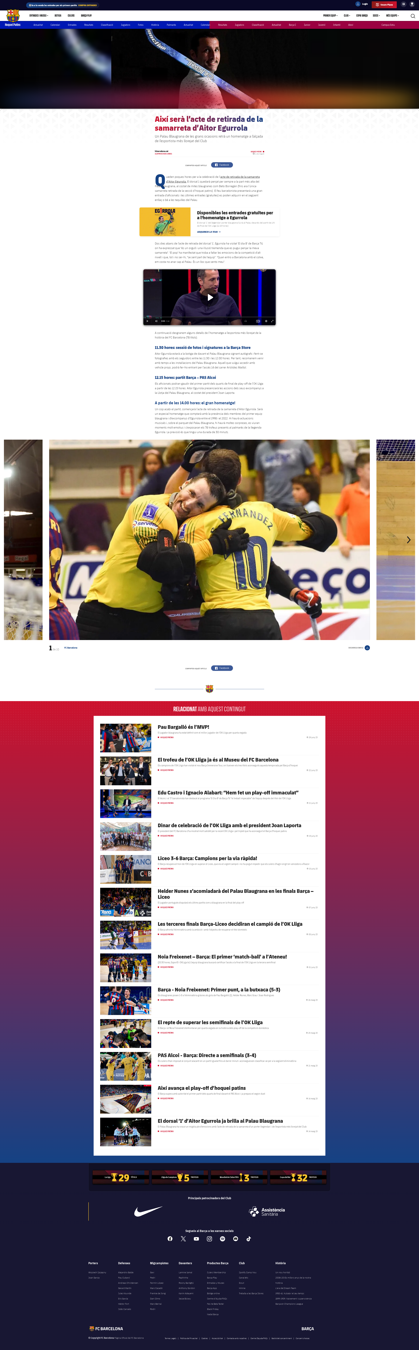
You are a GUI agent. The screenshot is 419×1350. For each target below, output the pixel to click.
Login (363, 4)
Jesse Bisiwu (185, 1298)
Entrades (72, 24)
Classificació (107, 24)
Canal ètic (243, 1277)
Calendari (55, 24)
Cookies (204, 1338)
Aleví (350, 24)
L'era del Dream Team (285, 1288)
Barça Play (86, 15)
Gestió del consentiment (282, 1338)
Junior (307, 24)
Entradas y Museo (215, 1283)
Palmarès (171, 24)
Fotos (140, 24)
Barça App (212, 1288)
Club (346, 15)
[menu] (412, 4)
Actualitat (38, 24)
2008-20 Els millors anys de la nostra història (293, 1280)
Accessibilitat (217, 1338)
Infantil (336, 24)
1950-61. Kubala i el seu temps (289, 1293)
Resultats (88, 24)
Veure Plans (387, 4)
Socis (375, 15)
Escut (241, 1283)
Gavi (152, 1272)
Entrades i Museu (37, 15)
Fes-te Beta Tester (215, 1304)
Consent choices (303, 1338)
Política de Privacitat (189, 1338)
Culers (71, 15)
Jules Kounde (124, 1293)
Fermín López (156, 1283)
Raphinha (183, 1277)
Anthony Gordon (187, 1288)
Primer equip (329, 15)
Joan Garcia (94, 1277)
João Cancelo (124, 1309)
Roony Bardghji (186, 1283)
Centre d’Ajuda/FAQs (217, 1298)
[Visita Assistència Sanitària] (267, 1211)
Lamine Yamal (185, 1272)
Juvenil (321, 24)
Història (155, 24)
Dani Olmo (155, 1298)
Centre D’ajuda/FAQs (259, 1338)
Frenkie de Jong (157, 1293)
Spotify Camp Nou (247, 1272)
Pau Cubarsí (124, 1277)
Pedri (152, 1277)
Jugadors (125, 24)
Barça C (292, 24)
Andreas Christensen (128, 1283)
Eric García (123, 1298)
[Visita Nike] (148, 1211)
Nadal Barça (213, 1314)
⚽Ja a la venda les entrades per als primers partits (63, 5)
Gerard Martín (124, 1288)
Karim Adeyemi (186, 1293)
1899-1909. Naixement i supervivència (293, 1298)
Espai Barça (362, 15)
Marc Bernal (156, 1304)
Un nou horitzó (282, 1272)
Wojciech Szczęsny (97, 1272)
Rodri (152, 1309)
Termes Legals (170, 1338)
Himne (242, 1288)
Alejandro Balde (125, 1272)
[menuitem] (412, 3)
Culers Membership (216, 1272)
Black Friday (213, 1309)
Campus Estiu (388, 24)
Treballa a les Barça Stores (251, 1293)
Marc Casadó (156, 1288)
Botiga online (213, 1293)
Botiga (58, 15)
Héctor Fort (123, 1304)
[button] (10, 540)
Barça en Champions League (289, 1304)
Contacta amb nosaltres (237, 1338)
